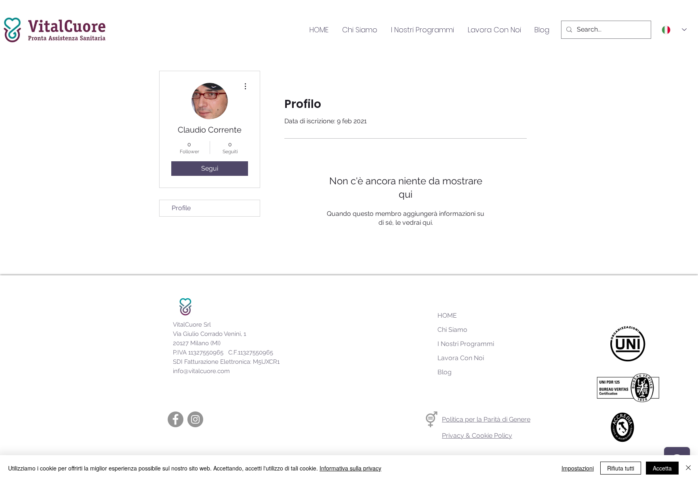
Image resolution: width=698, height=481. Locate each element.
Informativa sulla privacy (350, 468)
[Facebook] (175, 419)
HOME (447, 315)
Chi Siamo (452, 329)
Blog (444, 372)
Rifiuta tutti (620, 468)
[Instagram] (195, 419)
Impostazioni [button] (577, 468)
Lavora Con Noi (460, 358)
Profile (181, 208)
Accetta (662, 468)
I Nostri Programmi (465, 344)
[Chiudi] (688, 468)
